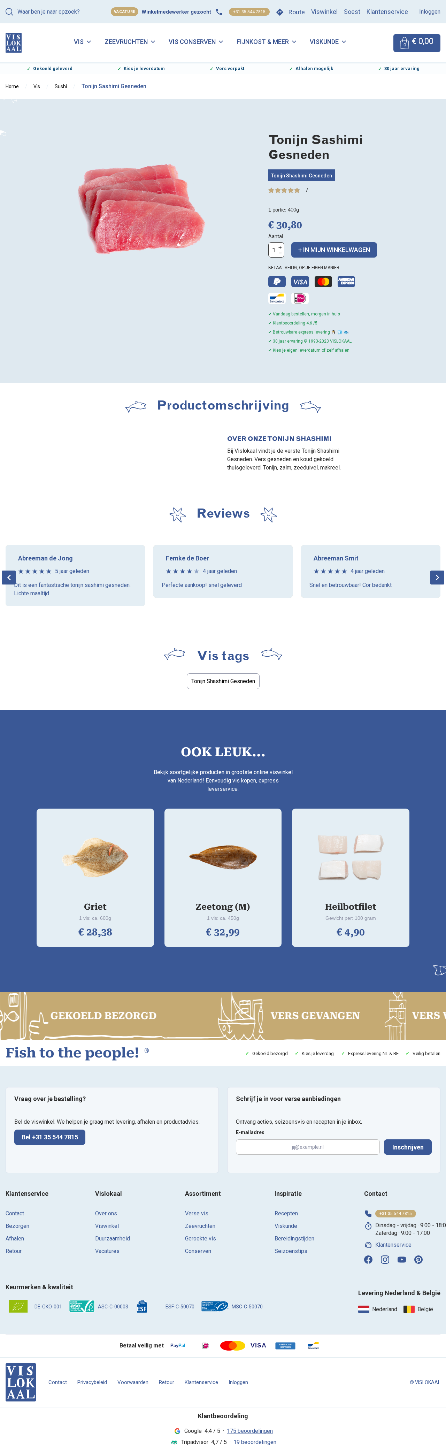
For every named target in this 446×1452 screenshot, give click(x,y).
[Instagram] (385, 1259)
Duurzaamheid (112, 1238)
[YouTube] (402, 1259)
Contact (15, 1213)
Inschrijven (408, 1147)
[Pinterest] (418, 1259)
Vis (79, 41)
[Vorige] (9, 577)
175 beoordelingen (250, 1431)
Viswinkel (324, 11)
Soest (352, 11)
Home (12, 86)
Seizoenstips (291, 1251)
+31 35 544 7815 (249, 11)
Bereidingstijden (294, 1238)
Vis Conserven (192, 41)
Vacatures (107, 1251)
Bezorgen (17, 1226)
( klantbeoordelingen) (306, 190)
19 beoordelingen (254, 1442)
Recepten (286, 1213)
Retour (14, 1251)
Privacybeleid (92, 1382)
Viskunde (324, 41)
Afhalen (15, 1238)
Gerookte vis (200, 1238)
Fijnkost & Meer (263, 41)
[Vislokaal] (21, 1382)
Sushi (61, 86)
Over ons (106, 1213)
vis (36, 86)
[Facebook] (368, 1259)
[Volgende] (437, 577)
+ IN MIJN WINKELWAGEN (334, 249)
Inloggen (429, 11)
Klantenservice (387, 11)
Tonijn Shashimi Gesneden (301, 175)
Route (297, 12)
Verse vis (196, 1213)
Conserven (198, 1251)
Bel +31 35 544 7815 (50, 1137)
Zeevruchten (126, 41)
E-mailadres (250, 1132)
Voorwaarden (132, 1382)
